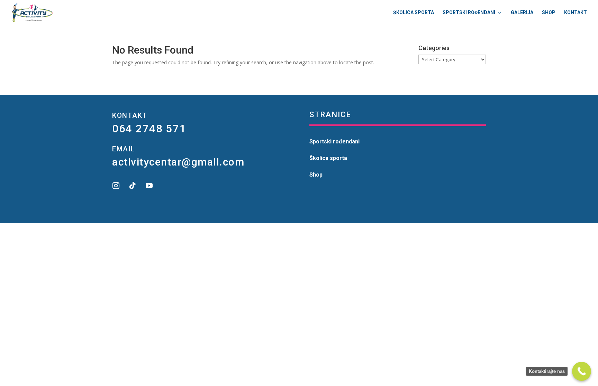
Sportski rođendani (469, 12)
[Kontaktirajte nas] (581, 371)
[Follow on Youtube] (149, 185)
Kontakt (575, 12)
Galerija (522, 12)
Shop (548, 12)
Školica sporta (413, 12)
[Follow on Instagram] (116, 185)
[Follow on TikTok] (132, 185)
